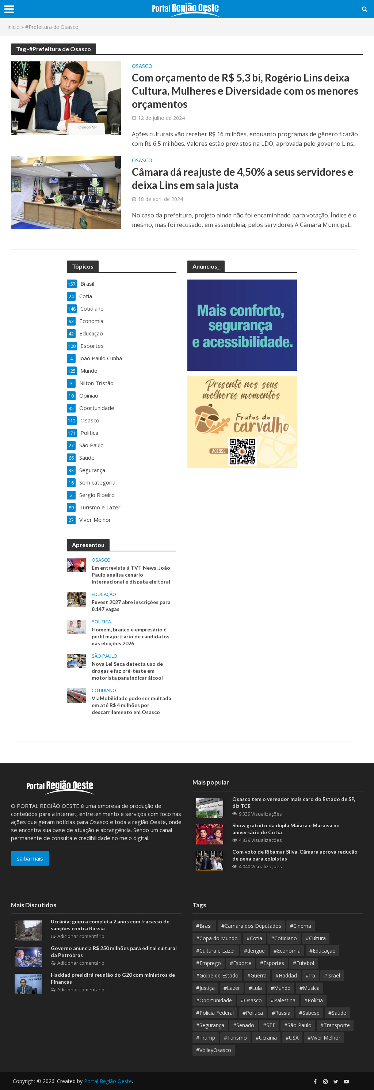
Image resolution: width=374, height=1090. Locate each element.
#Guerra (257, 975)
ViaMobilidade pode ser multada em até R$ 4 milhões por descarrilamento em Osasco (131, 705)
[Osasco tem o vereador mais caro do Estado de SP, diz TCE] (209, 807)
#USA (292, 1037)
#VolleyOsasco (213, 1050)
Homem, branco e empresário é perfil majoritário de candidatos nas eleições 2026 (130, 636)
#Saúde (337, 1012)
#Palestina (283, 1000)
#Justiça (205, 987)
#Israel (332, 975)
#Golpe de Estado (217, 975)
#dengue (254, 950)
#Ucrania (266, 1037)
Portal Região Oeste (108, 1081)
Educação (104, 594)
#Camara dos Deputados (251, 925)
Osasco (142, 66)
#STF (269, 1025)
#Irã (310, 975)
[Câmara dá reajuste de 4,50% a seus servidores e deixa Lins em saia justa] (66, 192)
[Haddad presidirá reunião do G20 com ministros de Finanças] (28, 983)
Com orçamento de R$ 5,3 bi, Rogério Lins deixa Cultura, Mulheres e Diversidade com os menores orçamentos (245, 90)
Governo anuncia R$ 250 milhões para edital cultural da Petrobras (114, 951)
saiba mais (30, 858)
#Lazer (232, 987)
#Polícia (313, 1000)
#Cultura (316, 938)
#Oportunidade (214, 1000)
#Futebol (303, 963)
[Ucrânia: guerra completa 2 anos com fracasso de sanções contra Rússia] (28, 930)
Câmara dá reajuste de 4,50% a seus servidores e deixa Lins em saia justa (243, 178)
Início (13, 26)
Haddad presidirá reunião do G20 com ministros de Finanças (113, 978)
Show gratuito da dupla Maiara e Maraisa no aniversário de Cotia (286, 828)
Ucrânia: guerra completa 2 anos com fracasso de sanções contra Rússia (110, 924)
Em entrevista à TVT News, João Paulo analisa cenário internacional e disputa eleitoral (131, 575)
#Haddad (286, 975)
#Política (253, 1012)
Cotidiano (104, 690)
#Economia (287, 950)
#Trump (205, 1037)
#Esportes (272, 963)
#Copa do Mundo (217, 938)
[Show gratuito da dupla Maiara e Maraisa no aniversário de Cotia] (209, 833)
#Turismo (235, 1037)
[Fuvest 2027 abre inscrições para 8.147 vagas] (76, 598)
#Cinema (300, 925)
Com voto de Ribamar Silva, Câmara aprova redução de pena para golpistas (295, 855)
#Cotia (254, 938)
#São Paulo (298, 1025)
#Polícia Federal (215, 1012)
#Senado (243, 1025)
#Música (309, 987)
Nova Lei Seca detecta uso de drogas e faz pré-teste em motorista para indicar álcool (127, 671)
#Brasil (204, 925)
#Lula (255, 987)
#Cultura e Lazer (215, 950)
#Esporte (240, 963)
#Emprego (208, 963)
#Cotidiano (284, 938)
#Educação (322, 950)
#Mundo (281, 987)
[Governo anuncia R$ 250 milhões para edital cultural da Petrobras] (28, 956)
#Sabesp (309, 1012)
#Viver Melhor (324, 1037)
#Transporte (335, 1025)
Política (101, 622)
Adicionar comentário (80, 936)
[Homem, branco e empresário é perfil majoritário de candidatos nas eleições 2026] (76, 626)
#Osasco (251, 1000)
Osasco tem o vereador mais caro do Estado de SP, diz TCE (293, 802)
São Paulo (104, 656)
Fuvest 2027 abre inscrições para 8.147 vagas (131, 605)
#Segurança (210, 1025)
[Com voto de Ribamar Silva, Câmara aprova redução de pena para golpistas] (209, 859)
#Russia (281, 1012)
